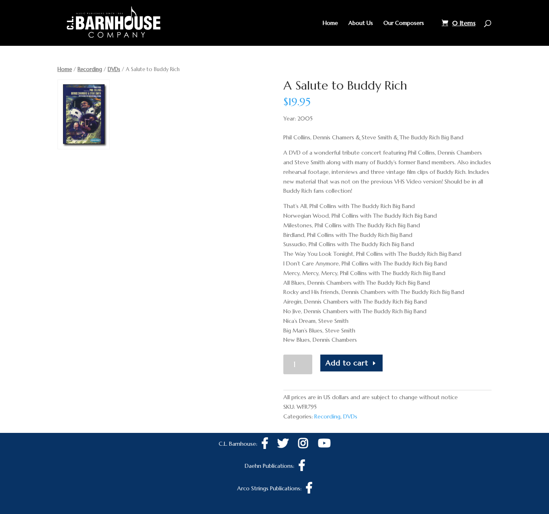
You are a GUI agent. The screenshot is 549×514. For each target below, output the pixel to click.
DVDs (114, 69)
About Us (360, 23)
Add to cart (347, 362)
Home (330, 23)
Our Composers (403, 23)
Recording (90, 69)
